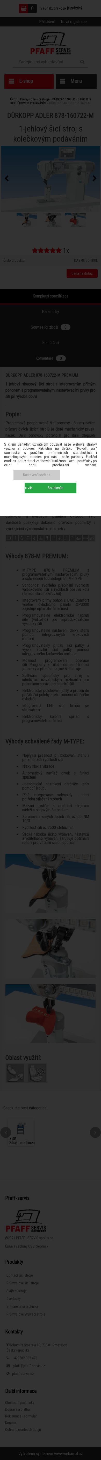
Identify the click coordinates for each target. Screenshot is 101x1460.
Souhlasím (55, 488)
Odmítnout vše (22, 488)
